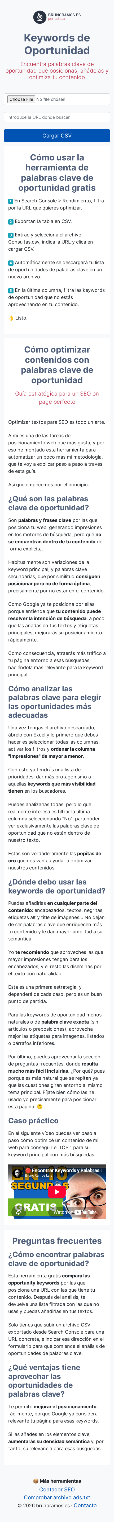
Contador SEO (57, 1489)
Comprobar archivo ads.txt (57, 1497)
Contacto (85, 1505)
